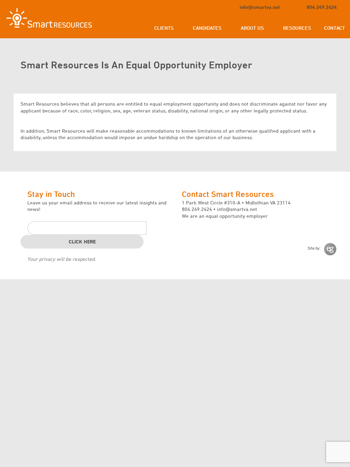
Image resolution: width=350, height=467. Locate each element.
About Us (252, 28)
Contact (334, 28)
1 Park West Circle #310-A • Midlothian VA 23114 (236, 202)
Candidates (207, 28)
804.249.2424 (322, 7)
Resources (297, 28)
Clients (164, 28)
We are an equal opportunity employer (225, 216)
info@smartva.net (260, 7)
